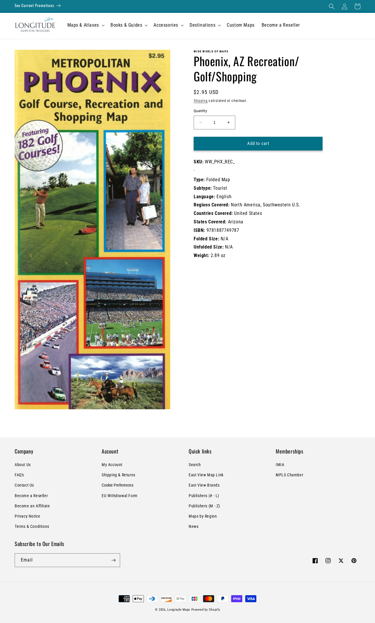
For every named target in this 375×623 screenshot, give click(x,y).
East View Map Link (206, 475)
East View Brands (204, 485)
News (193, 526)
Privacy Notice (27, 516)
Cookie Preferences (117, 485)
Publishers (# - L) (204, 495)
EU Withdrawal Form (120, 495)
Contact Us (24, 485)
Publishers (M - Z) (204, 506)
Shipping (201, 101)
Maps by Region (203, 516)
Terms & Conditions (32, 526)
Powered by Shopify (205, 610)
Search (195, 464)
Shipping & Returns (118, 475)
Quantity (200, 111)
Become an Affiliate (32, 506)
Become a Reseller (31, 495)
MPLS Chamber (289, 475)
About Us (23, 464)
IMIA (280, 464)
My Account (112, 464)
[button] (331, 6)
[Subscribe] (113, 560)
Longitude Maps (178, 610)
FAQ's (19, 475)
